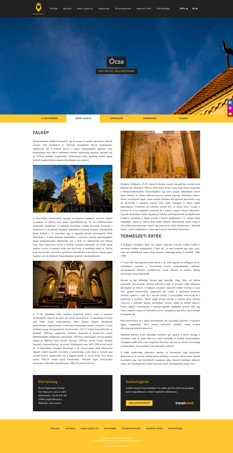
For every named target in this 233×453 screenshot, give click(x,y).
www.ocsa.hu (55, 403)
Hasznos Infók (144, 9)
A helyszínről (49, 118)
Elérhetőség (163, 9)
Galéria (183, 118)
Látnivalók (116, 118)
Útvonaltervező (123, 9)
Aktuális (67, 9)
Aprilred (125, 446)
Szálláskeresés (138, 403)
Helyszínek (104, 9)
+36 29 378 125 (59, 396)
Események (150, 118)
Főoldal (54, 9)
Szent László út (85, 9)
